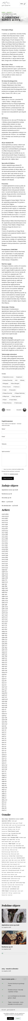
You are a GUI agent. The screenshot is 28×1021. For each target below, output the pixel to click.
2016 (3, 535)
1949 (3, 672)
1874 (3, 804)
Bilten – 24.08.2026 (7, 501)
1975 (3, 619)
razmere (10, 872)
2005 (3, 557)
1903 (3, 767)
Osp (23, 860)
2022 (3, 522)
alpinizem (19, 377)
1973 (3, 623)
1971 (3, 627)
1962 (3, 646)
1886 (3, 796)
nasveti (19, 856)
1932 (3, 707)
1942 (3, 687)
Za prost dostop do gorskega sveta (16, 984)
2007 (3, 553)
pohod (4, 868)
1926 (3, 719)
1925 (3, 722)
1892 (3, 789)
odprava (5, 860)
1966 (3, 637)
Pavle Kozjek (21, 862)
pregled (5, 870)
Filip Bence (11, 829)
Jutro (18, 843)
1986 (3, 596)
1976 (3, 617)
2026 (3, 514)
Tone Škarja (15, 886)
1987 (3, 594)
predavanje (16, 868)
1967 (3, 635)
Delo (5, 827)
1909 (3, 754)
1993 (3, 582)
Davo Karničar (21, 825)
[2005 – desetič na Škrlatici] (14, 959)
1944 (3, 682)
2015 (3, 537)
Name (4, 429)
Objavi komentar (7, 478)
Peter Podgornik (15, 864)
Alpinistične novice (8, 377)
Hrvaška (22, 837)
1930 (3, 711)
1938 (3, 695)
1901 (3, 771)
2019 (3, 528)
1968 (3, 633)
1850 (3, 808)
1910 (3, 752)
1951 (3, 668)
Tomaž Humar (19, 884)
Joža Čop (5, 843)
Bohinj (22, 380)
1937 (3, 697)
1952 (3, 666)
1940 (3, 691)
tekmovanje (18, 403)
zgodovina (16, 893)
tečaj (4, 884)
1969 (3, 631)
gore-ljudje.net (6, 5)
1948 (3, 674)
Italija (12, 839)
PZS (4, 872)
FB (18, 827)
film (18, 829)
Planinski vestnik (7, 866)
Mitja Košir (6, 396)
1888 (3, 794)
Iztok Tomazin (6, 841)
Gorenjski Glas (16, 833)
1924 (3, 724)
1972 (3, 625)
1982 (3, 604)
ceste (14, 825)
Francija (4, 831)
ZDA (10, 893)
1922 (3, 728)
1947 (3, 676)
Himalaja (14, 837)
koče (10, 847)
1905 (3, 763)
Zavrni (17, 1018)
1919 (3, 734)
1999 (3, 570)
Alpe (5, 819)
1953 (3, 664)
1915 (3, 742)
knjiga (4, 847)
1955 (3, 660)
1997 (3, 574)
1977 (3, 615)
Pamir (5, 399)
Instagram (5, 839)
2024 (3, 518)
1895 (3, 783)
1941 (3, 689)
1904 (3, 765)
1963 (3, 643)
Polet (9, 868)
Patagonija (13, 862)
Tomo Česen (6, 886)
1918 (3, 736)
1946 (3, 678)
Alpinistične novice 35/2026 (10, 490)
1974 (3, 621)
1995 (3, 578)
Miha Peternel (6, 854)
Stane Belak (13, 399)
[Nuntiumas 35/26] (14, 937)
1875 (3, 802)
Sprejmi (10, 1018)
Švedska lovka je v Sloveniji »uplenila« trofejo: (15, 990)
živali (10, 895)
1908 (3, 756)
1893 (3, 787)
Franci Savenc (7, 386)
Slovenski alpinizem (19, 876)
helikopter (6, 837)
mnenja (12, 856)
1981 (3, 606)
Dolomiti (11, 827)
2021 (3, 524)
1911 (3, 750)
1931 (3, 709)
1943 (3, 685)
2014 (3, 539)
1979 (3, 611)
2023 (3, 520)
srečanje (5, 880)
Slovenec (13, 874)
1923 (3, 726)
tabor (12, 882)
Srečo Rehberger (14, 880)
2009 (3, 549)
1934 (3, 703)
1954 (3, 662)
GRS (14, 835)
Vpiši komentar (6, 451)
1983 (3, 602)
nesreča (21, 858)
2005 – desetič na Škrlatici (10, 969)
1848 (3, 810)
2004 (3, 559)
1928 (3, 715)
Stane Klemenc (7, 403)
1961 (3, 648)
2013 (3, 541)
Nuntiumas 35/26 (7, 494)
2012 (3, 543)
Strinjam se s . (11, 474)
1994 (3, 580)
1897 (3, 779)
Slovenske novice (7, 876)
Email (3, 436)
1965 (3, 639)
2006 (3, 555)
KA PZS (4, 845)
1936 (3, 699)
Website (4, 444)
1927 (3, 717)
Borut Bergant (15, 383)
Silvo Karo (17, 872)
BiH (4, 825)
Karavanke (12, 390)
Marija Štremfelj (7, 393)
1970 (3, 629)
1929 (3, 713)
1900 (3, 773)
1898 (3, 777)
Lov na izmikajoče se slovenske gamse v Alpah (16, 997)
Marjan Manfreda (19, 393)
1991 (3, 586)
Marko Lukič (13, 849)
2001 (3, 565)
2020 (3, 526)
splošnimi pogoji (14, 474)
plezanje (22, 866)
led (15, 847)
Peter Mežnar (5, 864)
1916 (3, 740)
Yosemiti (5, 893)
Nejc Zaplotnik (16, 396)
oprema (17, 860)
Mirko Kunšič (15, 854)
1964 (3, 641)
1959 (3, 652)
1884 (3, 800)
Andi (14, 821)
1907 (3, 759)
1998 (3, 572)
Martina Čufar (15, 851)
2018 (3, 530)
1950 (3, 670)
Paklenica (5, 862)
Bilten (8, 825)
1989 (3, 590)
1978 (3, 613)
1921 (3, 730)
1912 (3, 748)
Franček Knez (6, 833)
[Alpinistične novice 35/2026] (14, 916)
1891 (3, 791)
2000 (3, 567)
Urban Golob (5, 888)
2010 (3, 547)
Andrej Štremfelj (7, 380)
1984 (3, 600)
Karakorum (11, 845)
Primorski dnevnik (13, 870)
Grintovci (16, 386)
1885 (3, 798)
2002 (3, 563)
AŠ (16, 380)
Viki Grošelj (13, 890)
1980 (3, 609)
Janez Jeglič (16, 841)
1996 (3, 576)
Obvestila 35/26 (6, 497)
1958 (3, 654)
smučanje (6, 878)
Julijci (4, 390)
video (5, 890)
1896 (3, 781)
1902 (3, 769)
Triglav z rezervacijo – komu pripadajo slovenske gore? (15, 1003)
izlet (18, 839)
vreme (20, 890)
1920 (3, 732)
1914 (3, 744)
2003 (3, 561)
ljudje (21, 847)
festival (4, 829)
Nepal (13, 858)
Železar (4, 895)
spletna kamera (15, 878)
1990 (3, 588)
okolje (11, 860)
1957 (3, 656)
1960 (3, 650)
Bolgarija (5, 383)
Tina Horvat (10, 884)
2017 (3, 533)
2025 (3, 516)
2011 (3, 545)
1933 (3, 705)
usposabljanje (14, 888)
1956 (3, 658)
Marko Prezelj (6, 851)
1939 (3, 693)
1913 (3, 746)
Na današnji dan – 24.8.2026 (10, 505)
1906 (3, 761)
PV (22, 870)
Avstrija (15, 823)
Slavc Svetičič (6, 874)
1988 (3, 592)
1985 (3, 598)
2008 (3, 551)
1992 (3, 584)
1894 (3, 785)
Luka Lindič (5, 849)
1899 (3, 775)
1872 (3, 806)
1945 (3, 680)
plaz (14, 866)
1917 (3, 738)
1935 (3, 701)
